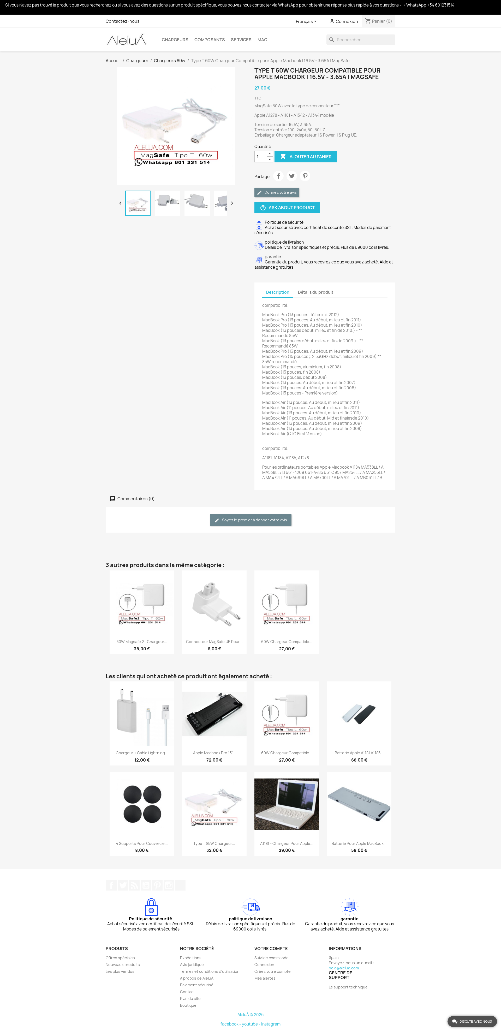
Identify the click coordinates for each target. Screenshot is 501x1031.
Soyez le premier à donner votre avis (254, 519)
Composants (209, 40)
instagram (271, 1024)
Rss (134, 885)
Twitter (123, 885)
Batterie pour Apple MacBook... (359, 843)
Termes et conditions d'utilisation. (210, 971)
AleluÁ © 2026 (250, 1014)
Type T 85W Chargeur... (214, 843)
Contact (187, 991)
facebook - (231, 1024)
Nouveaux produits (123, 964)
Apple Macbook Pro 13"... (214, 752)
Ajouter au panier (306, 156)
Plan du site (190, 998)
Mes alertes (265, 978)
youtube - (251, 1024)
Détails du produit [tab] (315, 292)
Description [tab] (277, 292)
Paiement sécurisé (196, 984)
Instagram (169, 885)
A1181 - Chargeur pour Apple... (286, 843)
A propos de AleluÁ (196, 978)
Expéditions (190, 957)
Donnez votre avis (280, 192)
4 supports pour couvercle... (142, 843)
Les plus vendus (120, 971)
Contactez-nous (123, 21)
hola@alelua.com (344, 967)
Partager (278, 176)
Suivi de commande (271, 957)
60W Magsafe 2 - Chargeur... (141, 641)
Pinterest (305, 176)
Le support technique (348, 987)
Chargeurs (175, 40)
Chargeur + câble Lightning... (142, 752)
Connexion (264, 964)
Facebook (111, 885)
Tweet (292, 176)
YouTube (146, 885)
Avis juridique (192, 964)
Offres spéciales (120, 957)
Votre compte (271, 948)
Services (241, 40)
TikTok (180, 885)
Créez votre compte (272, 971)
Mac (262, 40)
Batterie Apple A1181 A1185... (359, 752)
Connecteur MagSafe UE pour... (214, 641)
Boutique (188, 1005)
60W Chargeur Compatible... (286, 641)
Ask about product (287, 208)
